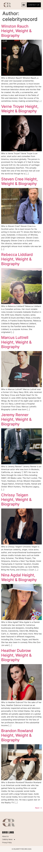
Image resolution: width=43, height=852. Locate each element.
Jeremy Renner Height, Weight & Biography (16, 419)
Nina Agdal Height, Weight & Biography (19, 577)
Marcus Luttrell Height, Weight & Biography (16, 342)
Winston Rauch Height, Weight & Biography (16, 31)
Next (38, 808)
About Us (5, 836)
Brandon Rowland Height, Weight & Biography (17, 735)
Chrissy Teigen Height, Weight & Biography (16, 500)
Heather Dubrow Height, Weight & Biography (16, 655)
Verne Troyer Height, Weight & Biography (19, 108)
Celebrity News (7, 839)
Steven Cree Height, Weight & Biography (19, 181)
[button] (24, 5)
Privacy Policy (7, 842)
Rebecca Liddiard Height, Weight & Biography (17, 259)
